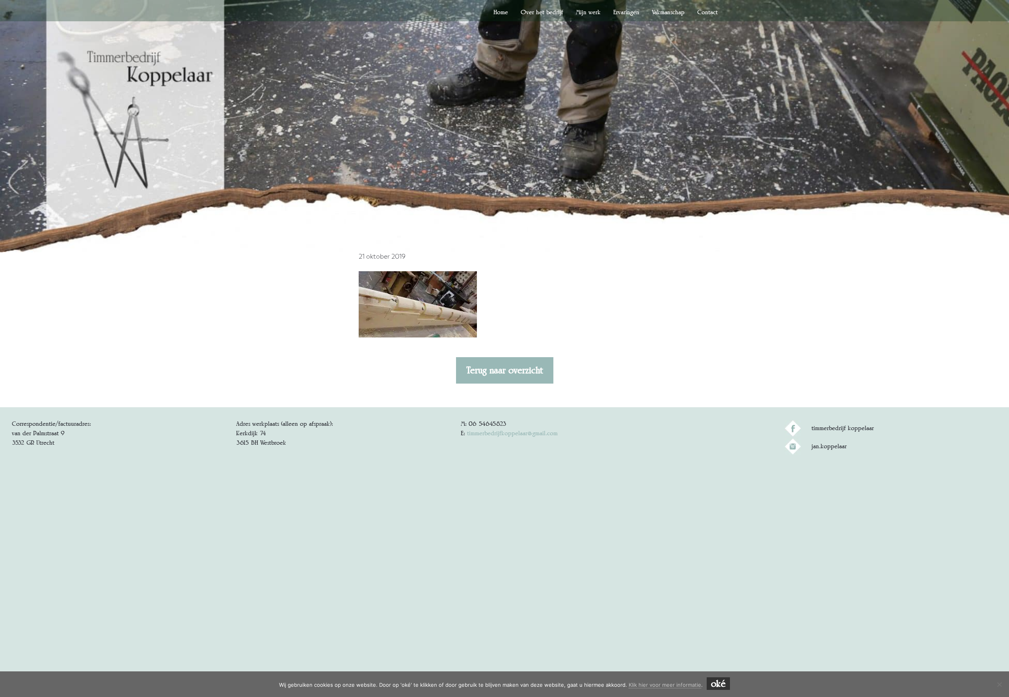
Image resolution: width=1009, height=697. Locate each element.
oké (718, 683)
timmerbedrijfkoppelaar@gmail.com (512, 433)
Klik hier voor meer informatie (665, 685)
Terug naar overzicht (504, 370)
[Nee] (999, 684)
